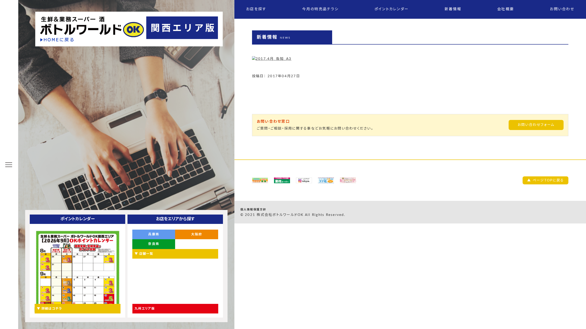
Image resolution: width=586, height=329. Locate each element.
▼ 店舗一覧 (144, 253)
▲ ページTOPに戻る (545, 180)
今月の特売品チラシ (320, 9)
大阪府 (196, 234)
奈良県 (153, 244)
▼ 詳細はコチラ (49, 308)
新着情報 (453, 9)
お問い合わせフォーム (536, 125)
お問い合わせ (562, 9)
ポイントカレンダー (391, 9)
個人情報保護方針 (253, 209)
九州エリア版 (145, 308)
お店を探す (256, 9)
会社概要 (505, 9)
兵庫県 (153, 234)
